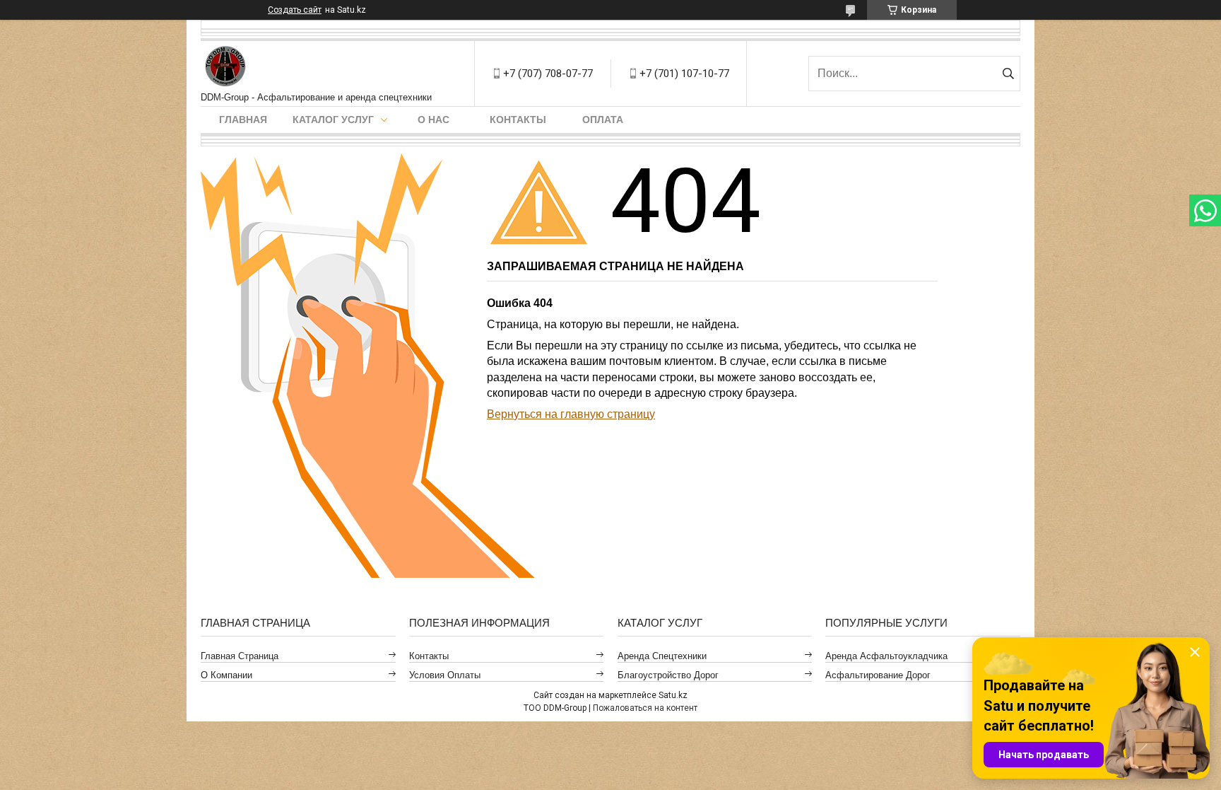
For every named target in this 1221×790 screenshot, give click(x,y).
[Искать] (1008, 73)
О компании (226, 675)
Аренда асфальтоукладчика (886, 656)
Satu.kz (673, 695)
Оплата (602, 119)
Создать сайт (295, 10)
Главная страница (239, 656)
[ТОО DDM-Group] (226, 66)
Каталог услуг (333, 119)
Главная (243, 119)
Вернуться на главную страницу (571, 414)
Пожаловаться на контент (645, 708)
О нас (433, 119)
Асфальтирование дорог (878, 675)
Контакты (518, 119)
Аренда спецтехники (662, 656)
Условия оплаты (444, 675)
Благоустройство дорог (668, 675)
